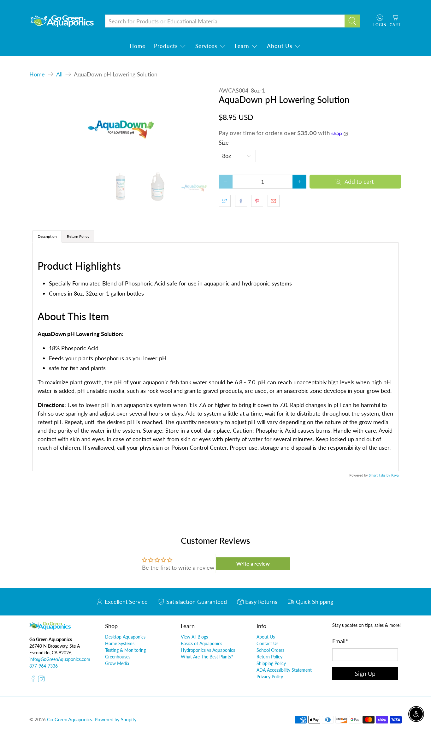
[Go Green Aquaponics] (62, 21)
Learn (242, 46)
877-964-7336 (43, 666)
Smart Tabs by (380, 475)
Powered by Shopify (116, 719)
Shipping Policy (271, 663)
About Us (279, 46)
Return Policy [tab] (78, 236)
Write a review (253, 564)
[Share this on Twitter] (225, 201)
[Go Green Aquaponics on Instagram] (41, 680)
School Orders (270, 650)
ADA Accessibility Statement (284, 670)
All (59, 74)
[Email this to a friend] (274, 201)
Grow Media (117, 663)
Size (224, 142)
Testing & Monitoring (125, 650)
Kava (395, 475)
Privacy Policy (270, 676)
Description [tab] (47, 236)
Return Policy (269, 656)
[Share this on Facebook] (241, 201)
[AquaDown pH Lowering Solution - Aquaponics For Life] (120, 125)
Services (206, 46)
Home (137, 46)
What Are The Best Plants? (207, 656)
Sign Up (365, 673)
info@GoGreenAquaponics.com (59, 659)
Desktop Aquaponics (125, 636)
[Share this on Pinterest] (257, 201)
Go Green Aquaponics (69, 719)
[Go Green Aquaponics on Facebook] (32, 680)
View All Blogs (194, 636)
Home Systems (119, 643)
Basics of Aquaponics (201, 643)
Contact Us (267, 643)
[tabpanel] (215, 356)
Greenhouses (117, 656)
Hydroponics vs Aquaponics (208, 650)
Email (340, 641)
